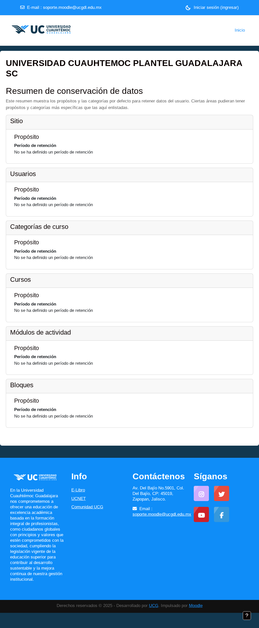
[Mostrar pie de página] (247, 615)
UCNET (78, 498)
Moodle (196, 605)
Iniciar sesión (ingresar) (216, 7)
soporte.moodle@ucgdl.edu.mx (72, 7)
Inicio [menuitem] (240, 30)
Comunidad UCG (87, 507)
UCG (153, 605)
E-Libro (78, 490)
